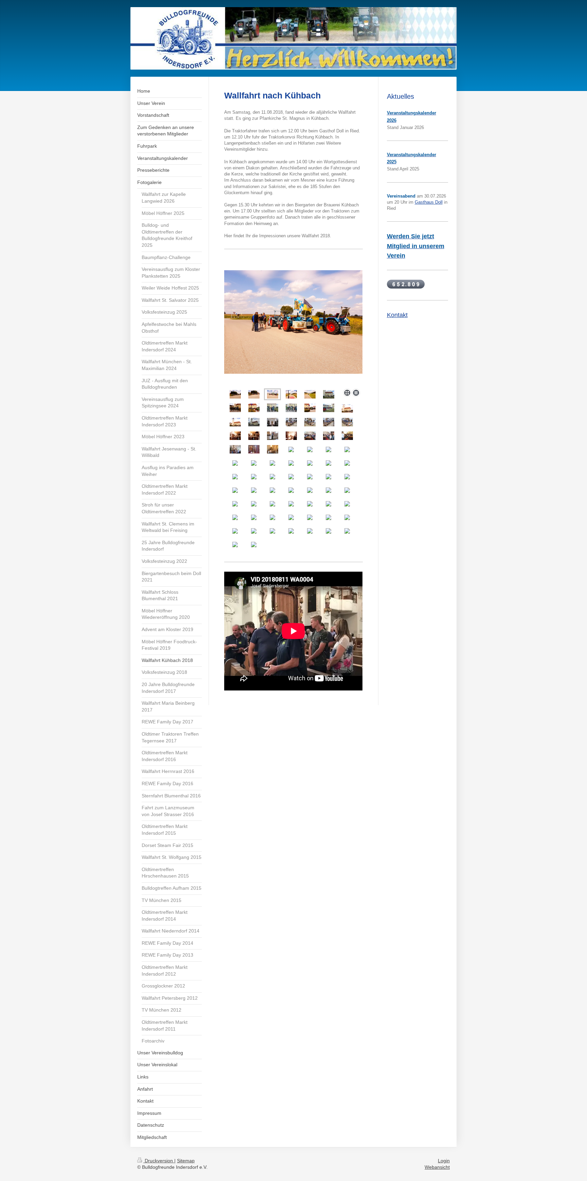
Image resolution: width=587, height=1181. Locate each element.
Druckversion (158, 1160)
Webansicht (437, 1167)
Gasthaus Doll (429, 202)
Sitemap (186, 1160)
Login (444, 1160)
